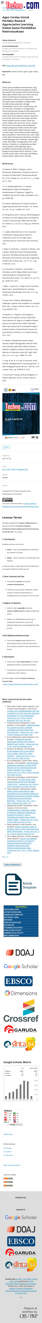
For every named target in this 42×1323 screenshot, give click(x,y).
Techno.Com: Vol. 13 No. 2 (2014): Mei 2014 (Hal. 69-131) (23, 832)
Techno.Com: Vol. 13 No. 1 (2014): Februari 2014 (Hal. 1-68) (22, 733)
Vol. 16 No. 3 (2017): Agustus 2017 (13, 10)
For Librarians (8, 1155)
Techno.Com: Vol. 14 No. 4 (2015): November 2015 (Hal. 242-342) (19, 719)
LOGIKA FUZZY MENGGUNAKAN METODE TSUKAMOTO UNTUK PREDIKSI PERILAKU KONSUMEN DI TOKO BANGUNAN (23, 713)
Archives (12, 8)
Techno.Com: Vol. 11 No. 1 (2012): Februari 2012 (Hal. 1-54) (21, 802)
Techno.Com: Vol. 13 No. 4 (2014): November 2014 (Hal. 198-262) (22, 785)
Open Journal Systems (12, 1165)
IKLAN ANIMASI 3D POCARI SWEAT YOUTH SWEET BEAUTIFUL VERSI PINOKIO (20, 753)
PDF (7, 447)
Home (4, 8)
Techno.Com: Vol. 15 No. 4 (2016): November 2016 (23, 745)
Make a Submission (12, 864)
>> (7, 857)
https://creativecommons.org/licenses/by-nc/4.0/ (21, 684)
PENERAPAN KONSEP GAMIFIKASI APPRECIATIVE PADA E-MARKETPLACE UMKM (21, 741)
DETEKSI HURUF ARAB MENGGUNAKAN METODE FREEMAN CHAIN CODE (21, 781)
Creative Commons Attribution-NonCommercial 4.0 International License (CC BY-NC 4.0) (21, 1290)
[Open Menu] (2, 2)
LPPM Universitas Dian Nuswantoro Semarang (21, 1282)
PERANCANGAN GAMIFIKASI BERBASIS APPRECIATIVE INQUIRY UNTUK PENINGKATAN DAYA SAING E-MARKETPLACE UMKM (22, 766)
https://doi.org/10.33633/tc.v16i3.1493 (21, 65)
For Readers (8, 1148)
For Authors (8, 1152)
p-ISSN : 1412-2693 (23, 1279)
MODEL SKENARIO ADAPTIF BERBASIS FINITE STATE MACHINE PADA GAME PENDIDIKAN (23, 829)
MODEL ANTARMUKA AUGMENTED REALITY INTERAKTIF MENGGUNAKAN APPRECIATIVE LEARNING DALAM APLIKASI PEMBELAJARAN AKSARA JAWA (22, 843)
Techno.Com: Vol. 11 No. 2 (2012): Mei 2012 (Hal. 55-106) (21, 757)
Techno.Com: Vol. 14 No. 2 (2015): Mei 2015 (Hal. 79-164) (22, 821)
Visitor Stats (8, 1134)
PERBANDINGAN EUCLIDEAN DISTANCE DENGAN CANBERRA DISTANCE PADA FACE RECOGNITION (23, 728)
